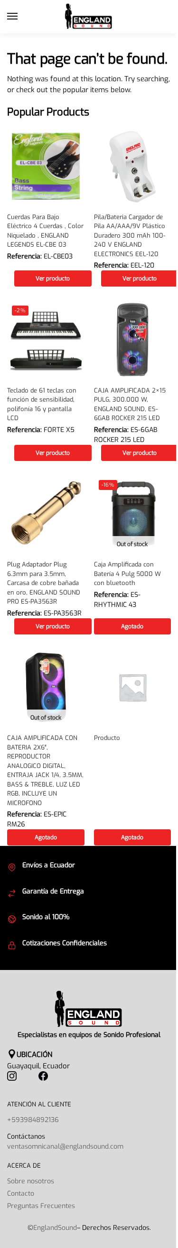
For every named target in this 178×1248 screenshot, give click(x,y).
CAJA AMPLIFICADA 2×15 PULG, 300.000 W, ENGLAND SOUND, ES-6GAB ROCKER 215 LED (130, 404)
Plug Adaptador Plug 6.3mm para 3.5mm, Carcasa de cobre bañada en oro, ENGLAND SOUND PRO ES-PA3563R (43, 582)
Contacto (20, 1193)
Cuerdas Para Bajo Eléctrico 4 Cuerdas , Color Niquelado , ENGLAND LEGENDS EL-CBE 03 (45, 231)
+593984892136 (33, 1119)
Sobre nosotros (30, 1181)
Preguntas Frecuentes (41, 1205)
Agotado (132, 626)
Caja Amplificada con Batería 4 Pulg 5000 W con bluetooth (127, 573)
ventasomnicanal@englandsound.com (65, 1146)
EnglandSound (55, 1227)
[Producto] (132, 687)
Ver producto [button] (53, 278)
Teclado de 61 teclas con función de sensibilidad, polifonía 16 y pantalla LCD (41, 404)
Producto (107, 738)
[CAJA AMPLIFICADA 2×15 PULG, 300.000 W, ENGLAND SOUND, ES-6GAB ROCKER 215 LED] (132, 339)
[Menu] (21, 17)
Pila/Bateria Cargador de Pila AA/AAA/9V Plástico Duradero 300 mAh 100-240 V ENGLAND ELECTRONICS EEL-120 (129, 235)
